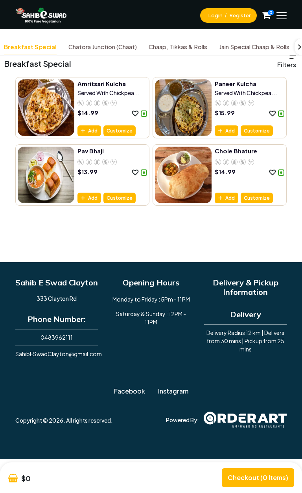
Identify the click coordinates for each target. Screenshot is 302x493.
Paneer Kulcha (235, 83)
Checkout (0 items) (258, 477)
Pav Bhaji (90, 151)
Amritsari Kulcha (101, 83)
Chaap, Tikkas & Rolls (178, 46)
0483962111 (57, 337)
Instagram (173, 391)
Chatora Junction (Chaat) (102, 46)
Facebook (129, 391)
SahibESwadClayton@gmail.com (58, 353)
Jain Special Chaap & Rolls (254, 46)
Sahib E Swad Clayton (56, 282)
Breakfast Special (30, 46)
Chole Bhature (236, 151)
